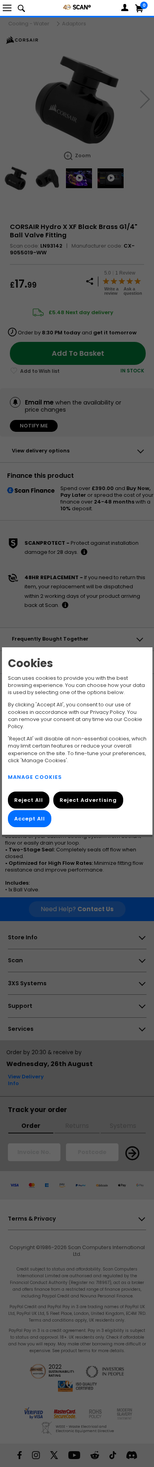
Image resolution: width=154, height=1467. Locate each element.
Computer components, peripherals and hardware (77, 7)
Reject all (28, 800)
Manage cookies (35, 777)
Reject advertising (87, 800)
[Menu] (7, 8)
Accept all (29, 818)
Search (21, 8)
